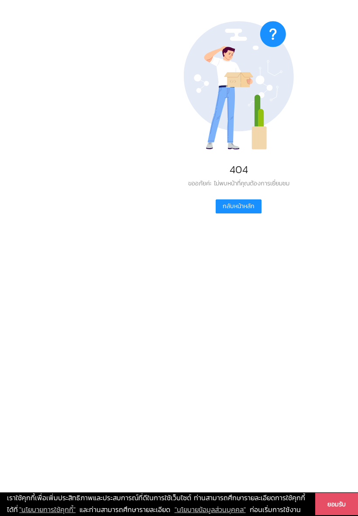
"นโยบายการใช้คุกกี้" (47, 509)
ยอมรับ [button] (336, 504)
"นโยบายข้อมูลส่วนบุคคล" (210, 509)
